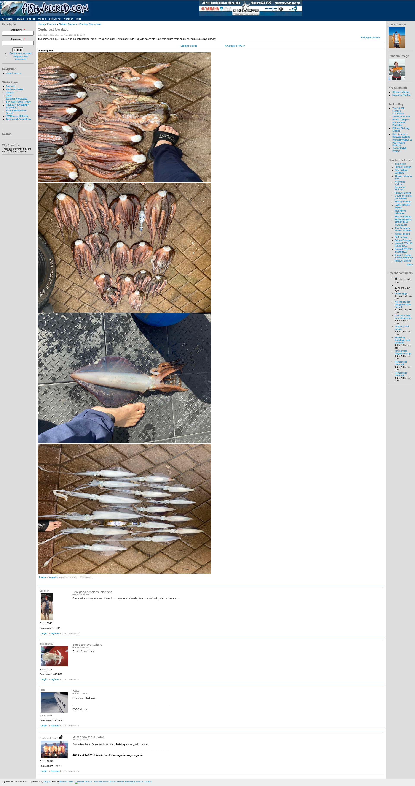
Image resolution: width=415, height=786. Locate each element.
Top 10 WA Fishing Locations (398, 111)
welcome (7, 18)
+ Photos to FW (401, 116)
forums (20, 18)
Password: (18, 39)
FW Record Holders (17, 116)
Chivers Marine (400, 92)
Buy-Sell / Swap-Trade (18, 101)
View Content (13, 73)
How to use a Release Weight (401, 135)
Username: (18, 29)
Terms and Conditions (18, 119)
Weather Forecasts (16, 98)
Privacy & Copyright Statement (17, 106)
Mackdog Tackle (401, 95)
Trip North (400, 164)
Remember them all (401, 363)
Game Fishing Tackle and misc (404, 256)
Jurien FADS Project (399, 149)
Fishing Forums (68, 24)
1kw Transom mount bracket (403, 229)
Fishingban (401, 237)
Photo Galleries (14, 89)
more (410, 264)
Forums (10, 86)
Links (9, 95)
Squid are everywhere (87, 644)
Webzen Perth (66, 782)
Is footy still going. (402, 327)
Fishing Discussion (90, 24)
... (396, 276)
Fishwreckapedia (402, 139)
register (53, 577)
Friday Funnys (403, 167)
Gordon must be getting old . (403, 316)
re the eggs (401, 293)
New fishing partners (401, 171)
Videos (10, 92)
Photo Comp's (400, 119)
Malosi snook (402, 233)
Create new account (21, 53)
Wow (75, 691)
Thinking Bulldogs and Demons (402, 340)
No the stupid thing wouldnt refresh (403, 304)
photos (31, 18)
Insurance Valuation (400, 212)
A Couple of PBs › (235, 45)
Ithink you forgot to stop (403, 352)
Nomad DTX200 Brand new (403, 244)
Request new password (20, 57)
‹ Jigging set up (188, 45)
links (78, 18)
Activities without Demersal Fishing (400, 185)
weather (68, 18)
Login (42, 577)
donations (55, 18)
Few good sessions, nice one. (92, 592)
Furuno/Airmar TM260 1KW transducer (403, 222)
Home (41, 24)
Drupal (47, 782)
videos (42, 18)
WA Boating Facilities (399, 124)
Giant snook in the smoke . (403, 197)
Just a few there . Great (88, 737)
